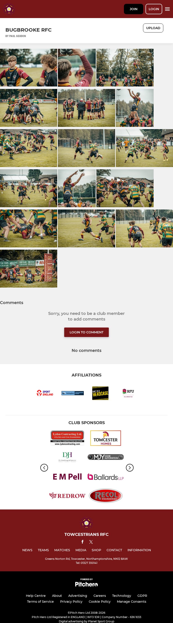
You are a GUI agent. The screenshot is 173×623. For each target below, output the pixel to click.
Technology (121, 596)
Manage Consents (131, 602)
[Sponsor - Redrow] (67, 496)
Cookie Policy (100, 602)
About (57, 596)
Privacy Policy (71, 602)
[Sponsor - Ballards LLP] (106, 477)
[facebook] (82, 542)
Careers (99, 596)
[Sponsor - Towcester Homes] (106, 438)
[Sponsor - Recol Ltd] (106, 496)
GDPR (142, 596)
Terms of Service (40, 602)
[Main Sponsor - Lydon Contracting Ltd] (67, 438)
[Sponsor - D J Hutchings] (67, 458)
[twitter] (91, 542)
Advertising (77, 596)
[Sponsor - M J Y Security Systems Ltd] (106, 458)
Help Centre (36, 596)
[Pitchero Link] (86, 585)
